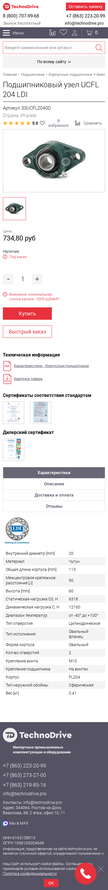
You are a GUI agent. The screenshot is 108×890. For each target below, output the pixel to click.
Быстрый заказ (27, 332)
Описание (54, 483)
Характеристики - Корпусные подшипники (51, 366)
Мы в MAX (19, 823)
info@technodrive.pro (84, 23)
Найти (98, 47)
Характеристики (54, 472)
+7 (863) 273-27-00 (24, 775)
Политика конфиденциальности (30, 873)
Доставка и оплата (54, 495)
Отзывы (54, 506)
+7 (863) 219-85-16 (24, 785)
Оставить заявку (86, 6)
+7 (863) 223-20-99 (85, 16)
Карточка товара (28, 379)
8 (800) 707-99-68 (21, 16)
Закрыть (101, 869)
